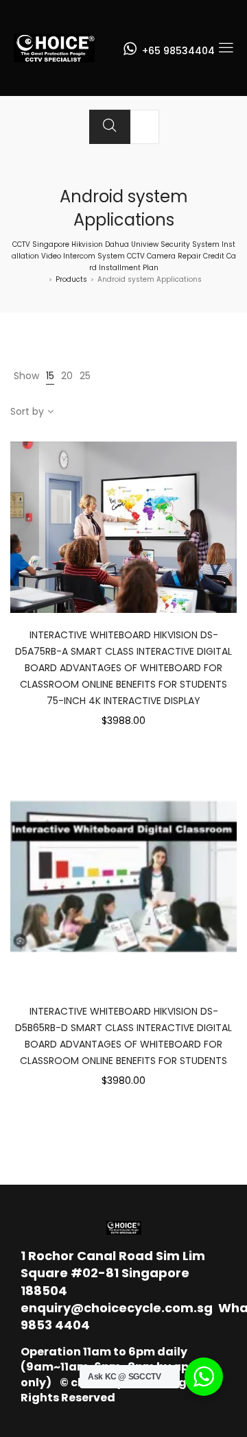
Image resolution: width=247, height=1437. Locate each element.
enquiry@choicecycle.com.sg (117, 1307)
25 (85, 376)
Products (71, 279)
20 (67, 376)
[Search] (109, 127)
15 (50, 376)
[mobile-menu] (225, 48)
